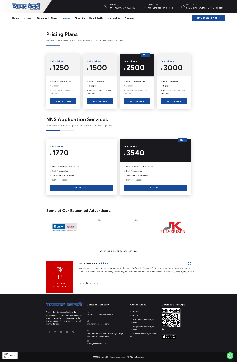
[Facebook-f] (49, 332)
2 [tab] (84, 283)
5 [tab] (94, 283)
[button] (49, 224)
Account (130, 18)
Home (15, 18)
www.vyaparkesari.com (96, 344)
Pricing (66, 18)
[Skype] (73, 332)
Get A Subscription (207, 18)
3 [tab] (87, 283)
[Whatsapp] (230, 355)
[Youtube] (67, 332)
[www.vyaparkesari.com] (88, 341)
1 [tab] (80, 283)
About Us (80, 18)
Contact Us (114, 18)
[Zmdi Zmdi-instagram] (61, 332)
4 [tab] (91, 283)
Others (135, 315)
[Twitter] (55, 332)
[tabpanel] (137, 268)
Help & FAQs (96, 18)
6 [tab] (98, 283)
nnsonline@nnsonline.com (160, 8)
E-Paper (28, 18)
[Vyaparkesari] (26, 6)
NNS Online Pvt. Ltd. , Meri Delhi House (205, 8)
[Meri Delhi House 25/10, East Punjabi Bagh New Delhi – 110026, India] (88, 330)
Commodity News (47, 18)
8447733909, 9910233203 (122, 8)
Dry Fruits (136, 311)
